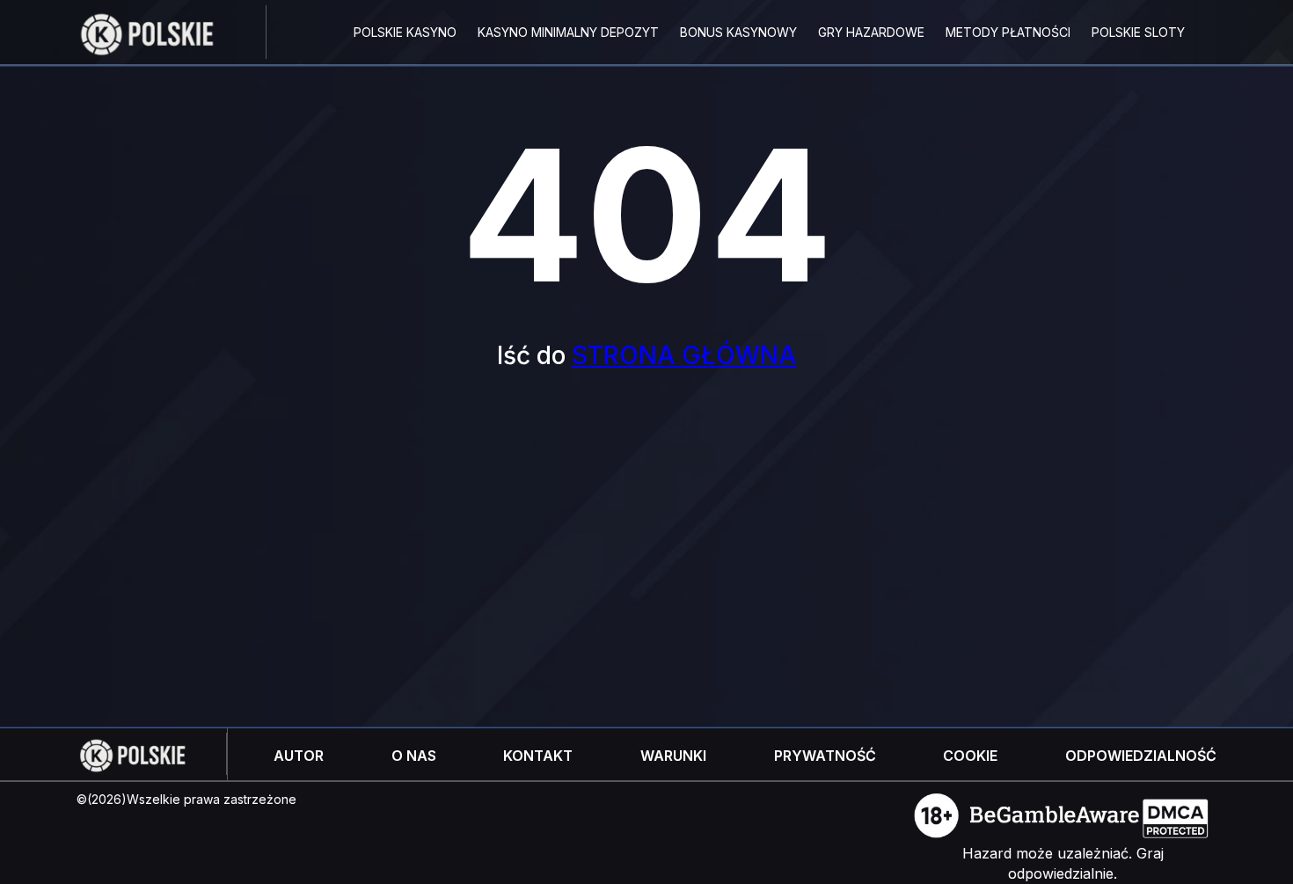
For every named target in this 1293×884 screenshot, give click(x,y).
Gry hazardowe (871, 32)
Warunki (673, 755)
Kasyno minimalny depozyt (568, 32)
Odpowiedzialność (1140, 755)
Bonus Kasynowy (738, 32)
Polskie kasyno (405, 32)
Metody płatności (1008, 32)
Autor (299, 755)
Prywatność (825, 755)
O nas (413, 755)
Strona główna (684, 355)
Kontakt (538, 755)
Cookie (970, 755)
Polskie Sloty (1138, 32)
